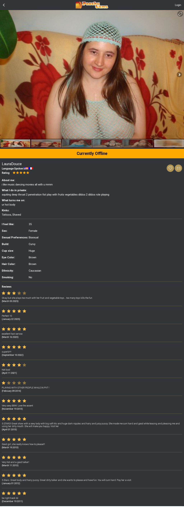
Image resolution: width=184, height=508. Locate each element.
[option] (15, 143)
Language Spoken (12, 168)
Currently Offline (92, 153)
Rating (6, 172)
